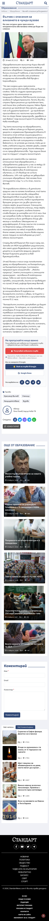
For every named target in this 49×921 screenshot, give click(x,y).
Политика (24, 860)
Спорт (24, 881)
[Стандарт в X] (38, 382)
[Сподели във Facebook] (15, 420)
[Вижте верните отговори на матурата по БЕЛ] (24, 638)
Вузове (26, 401)
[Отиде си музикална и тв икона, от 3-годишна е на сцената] (10, 753)
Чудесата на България (24, 869)
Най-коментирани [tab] (25, 727)
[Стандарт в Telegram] (33, 382)
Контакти (24, 911)
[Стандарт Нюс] (24, 841)
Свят (24, 878)
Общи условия (24, 899)
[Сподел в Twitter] (20, 420)
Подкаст (24, 866)
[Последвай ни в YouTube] (22, 846)
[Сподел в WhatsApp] (34, 420)
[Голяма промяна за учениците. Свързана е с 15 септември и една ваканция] (24, 501)
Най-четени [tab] (8, 727)
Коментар (9, 690)
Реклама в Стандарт (24, 908)
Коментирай (13, 426)
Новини (4, 11)
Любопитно (24, 872)
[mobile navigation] (3, 3)
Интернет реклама (24, 905)
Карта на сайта (24, 914)
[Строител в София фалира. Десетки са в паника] (10, 737)
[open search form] (45, 3)
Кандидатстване (11, 401)
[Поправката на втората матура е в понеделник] (24, 534)
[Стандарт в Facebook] (22, 382)
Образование (15, 11)
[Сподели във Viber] (24, 420)
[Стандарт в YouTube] (27, 382)
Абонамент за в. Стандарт (24, 918)
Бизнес (24, 875)
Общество (24, 863)
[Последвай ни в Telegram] (34, 846)
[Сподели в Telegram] (29, 420)
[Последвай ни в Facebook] (16, 846)
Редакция (24, 902)
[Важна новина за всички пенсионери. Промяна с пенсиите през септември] (10, 791)
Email (6, 680)
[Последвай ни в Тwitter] (28, 846)
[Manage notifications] (43, 916)
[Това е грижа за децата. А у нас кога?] (24, 568)
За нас (24, 896)
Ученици (25, 396)
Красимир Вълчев (11, 396)
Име (6, 671)
